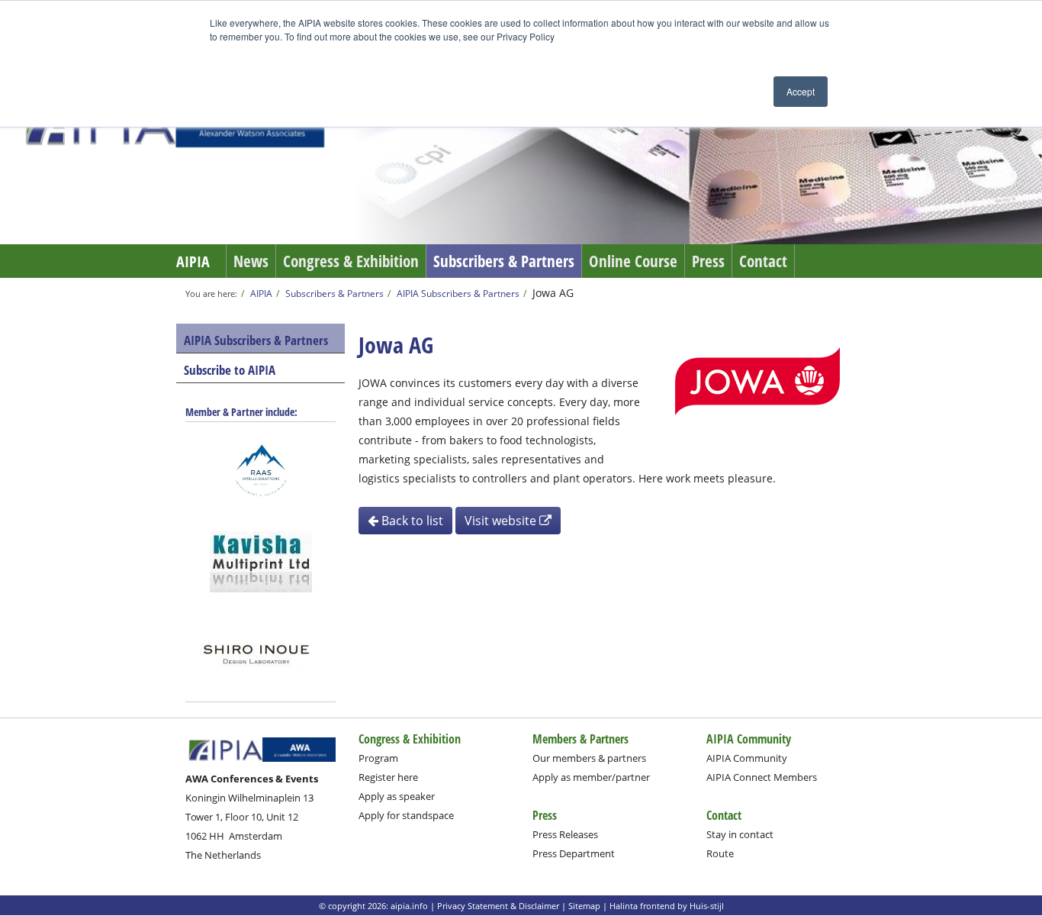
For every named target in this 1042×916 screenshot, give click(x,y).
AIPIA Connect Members (761, 777)
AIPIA (193, 261)
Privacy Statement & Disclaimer (498, 905)
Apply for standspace (406, 815)
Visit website (502, 520)
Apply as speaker (397, 796)
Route (720, 853)
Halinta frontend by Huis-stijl (666, 905)
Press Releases (565, 834)
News (251, 261)
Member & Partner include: (241, 412)
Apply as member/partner (591, 777)
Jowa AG (553, 292)
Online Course (633, 261)
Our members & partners (589, 758)
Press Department (573, 853)
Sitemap (584, 905)
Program (378, 758)
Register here (388, 777)
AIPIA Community (746, 758)
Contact (763, 261)
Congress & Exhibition (351, 261)
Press (708, 261)
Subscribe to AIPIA (229, 370)
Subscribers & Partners (503, 261)
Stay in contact (739, 834)
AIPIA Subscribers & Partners (458, 293)
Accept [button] (800, 91)
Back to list (410, 520)
